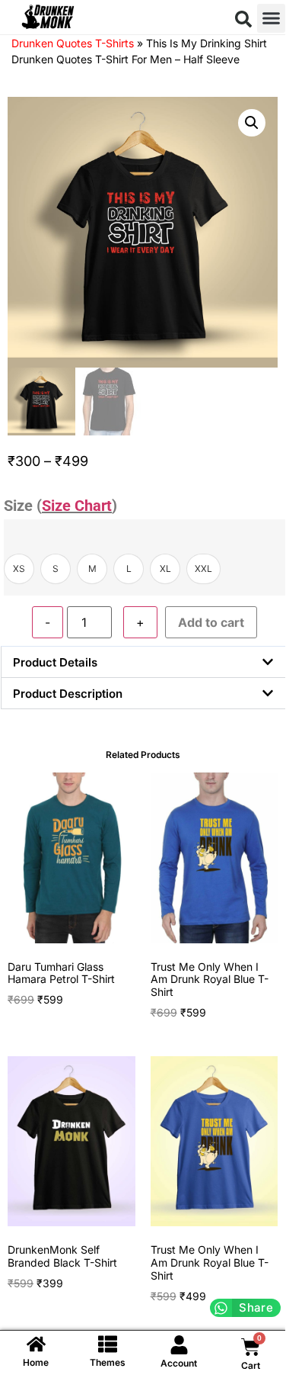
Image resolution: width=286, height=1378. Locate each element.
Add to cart (211, 622)
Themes (108, 1362)
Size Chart (77, 505)
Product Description (67, 693)
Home (36, 1362)
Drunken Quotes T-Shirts (72, 43)
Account (178, 1363)
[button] (243, 19)
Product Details (55, 662)
